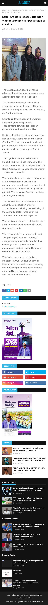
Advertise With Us (36, 595)
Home (4, 10)
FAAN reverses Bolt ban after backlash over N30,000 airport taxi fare (28, 499)
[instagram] (12, 383)
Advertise (17, 571)
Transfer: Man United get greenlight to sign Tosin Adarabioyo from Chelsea (28, 525)
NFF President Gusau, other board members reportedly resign (26, 535)
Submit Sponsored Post (24, 598)
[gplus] (12, 377)
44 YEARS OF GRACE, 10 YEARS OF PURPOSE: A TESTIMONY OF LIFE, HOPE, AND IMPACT (29, 459)
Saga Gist (7, 29)
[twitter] (35, 372)
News (9, 10)
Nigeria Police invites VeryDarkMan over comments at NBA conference (28, 509)
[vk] (35, 383)
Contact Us (24, 595)
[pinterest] (35, 377)
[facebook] (12, 372)
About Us (15, 595)
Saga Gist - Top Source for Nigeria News (30, 602)
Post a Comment (8, 307)
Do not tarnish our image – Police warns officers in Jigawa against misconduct (28, 489)
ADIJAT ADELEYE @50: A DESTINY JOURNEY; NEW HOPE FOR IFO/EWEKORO (29, 469)
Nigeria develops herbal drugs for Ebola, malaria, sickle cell (29, 562)
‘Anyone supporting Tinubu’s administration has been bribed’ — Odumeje (26, 582)
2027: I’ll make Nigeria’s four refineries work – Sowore (28, 545)
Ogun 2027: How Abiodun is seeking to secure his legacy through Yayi (28, 449)
